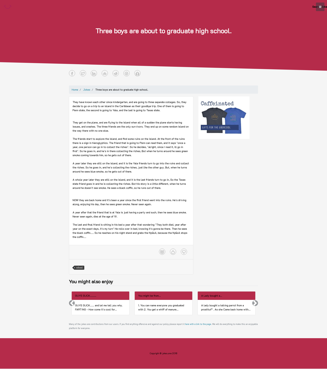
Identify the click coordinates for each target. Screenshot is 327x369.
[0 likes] (173, 252)
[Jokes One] (7, 6)
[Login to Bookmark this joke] (162, 252)
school (79, 267)
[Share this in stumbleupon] (105, 73)
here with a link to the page (198, 324)
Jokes (86, 89)
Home (75, 89)
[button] (72, 303)
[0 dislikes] (184, 252)
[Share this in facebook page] (72, 73)
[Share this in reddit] (116, 73)
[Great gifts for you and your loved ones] (224, 117)
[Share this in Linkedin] (94, 73)
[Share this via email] (137, 73)
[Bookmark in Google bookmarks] (126, 73)
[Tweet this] (83, 73)
